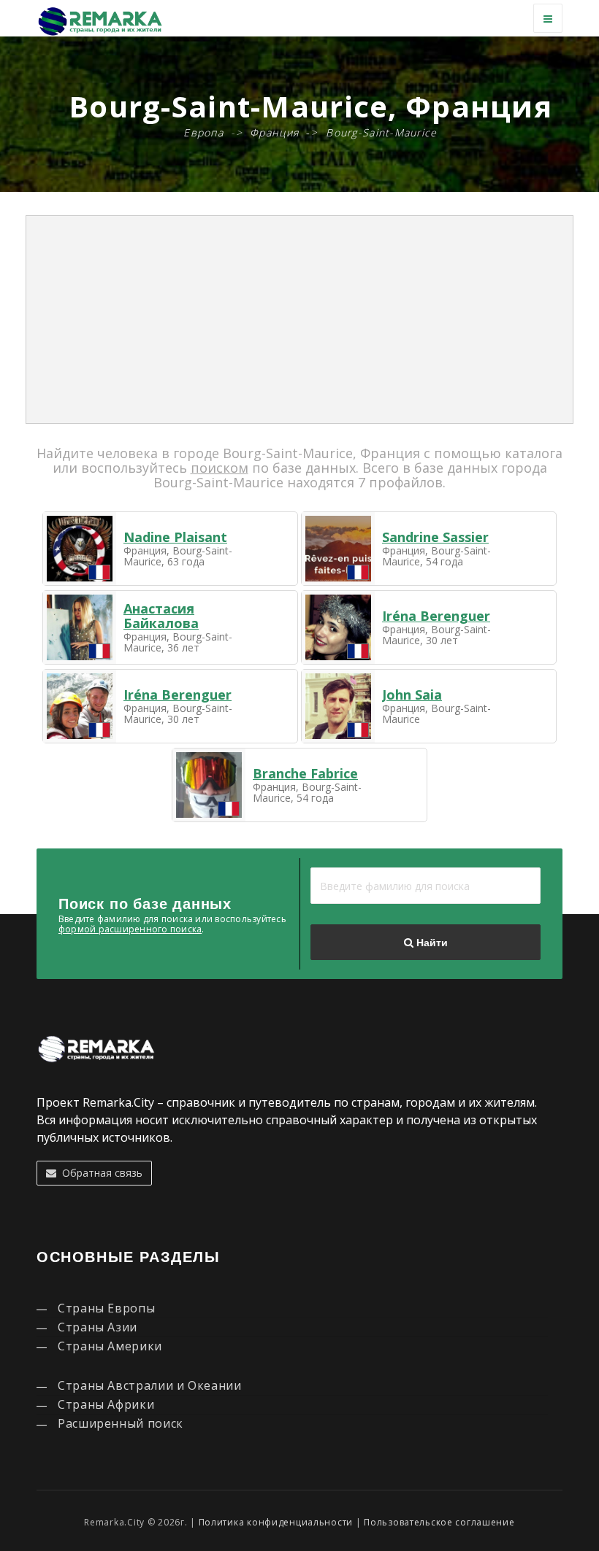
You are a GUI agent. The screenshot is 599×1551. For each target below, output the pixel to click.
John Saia (412, 694)
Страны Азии (97, 1327)
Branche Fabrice (305, 773)
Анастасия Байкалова (161, 616)
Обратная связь (99, 1173)
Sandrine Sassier (435, 537)
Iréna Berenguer (436, 615)
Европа (203, 132)
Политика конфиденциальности (276, 1522)
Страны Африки (106, 1404)
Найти (430, 942)
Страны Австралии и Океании (150, 1385)
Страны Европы (106, 1308)
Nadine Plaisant (175, 537)
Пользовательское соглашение (439, 1522)
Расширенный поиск (120, 1423)
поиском (219, 467)
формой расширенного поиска (130, 929)
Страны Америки (110, 1346)
